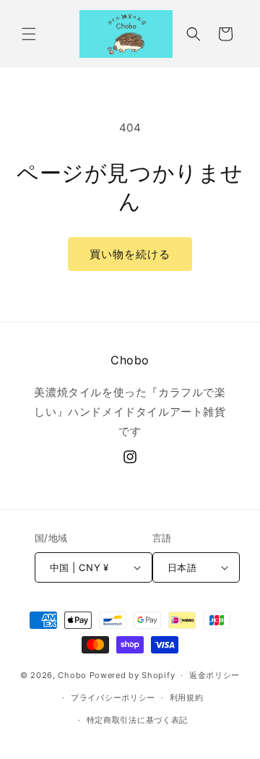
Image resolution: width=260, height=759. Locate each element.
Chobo (72, 675)
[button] (29, 34)
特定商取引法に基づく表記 (137, 720)
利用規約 (187, 697)
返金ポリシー (214, 675)
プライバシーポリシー (113, 697)
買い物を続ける (130, 254)
